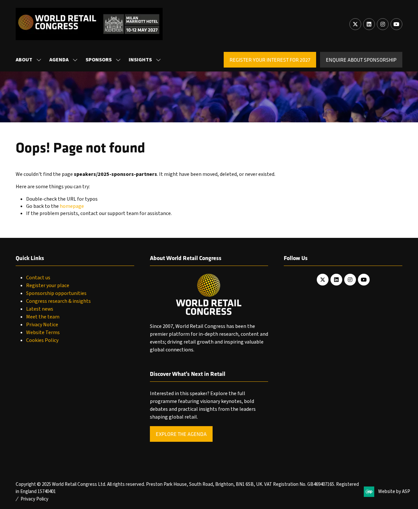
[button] (270, 60)
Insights (140, 59)
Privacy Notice (42, 324)
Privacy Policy (34, 499)
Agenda (59, 59)
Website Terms (43, 332)
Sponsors (99, 59)
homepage (72, 206)
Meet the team (42, 316)
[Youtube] (396, 24)
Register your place (47, 285)
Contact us (38, 277)
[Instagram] (383, 24)
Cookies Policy (42, 340)
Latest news (39, 309)
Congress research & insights (58, 301)
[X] (355, 24)
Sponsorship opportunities (56, 293)
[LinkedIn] (369, 24)
